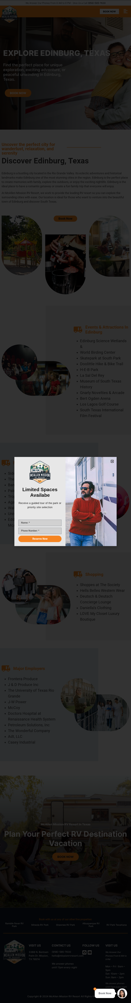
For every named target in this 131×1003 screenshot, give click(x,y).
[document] (65, 501)
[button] (112, 461)
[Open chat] (122, 993)
